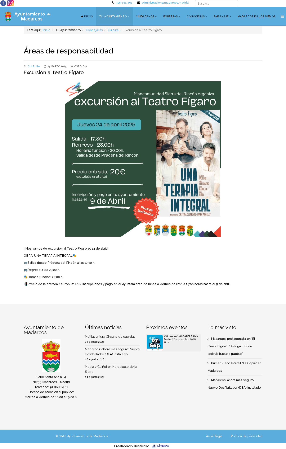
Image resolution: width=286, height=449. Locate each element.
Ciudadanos (145, 16)
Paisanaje (221, 16)
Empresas (170, 16)
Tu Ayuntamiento (113, 16)
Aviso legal (214, 436)
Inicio (88, 16)
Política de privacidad (246, 436)
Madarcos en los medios (257, 16)
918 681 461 (124, 2)
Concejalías (94, 30)
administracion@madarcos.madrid (165, 2)
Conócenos (196, 16)
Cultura (113, 30)
